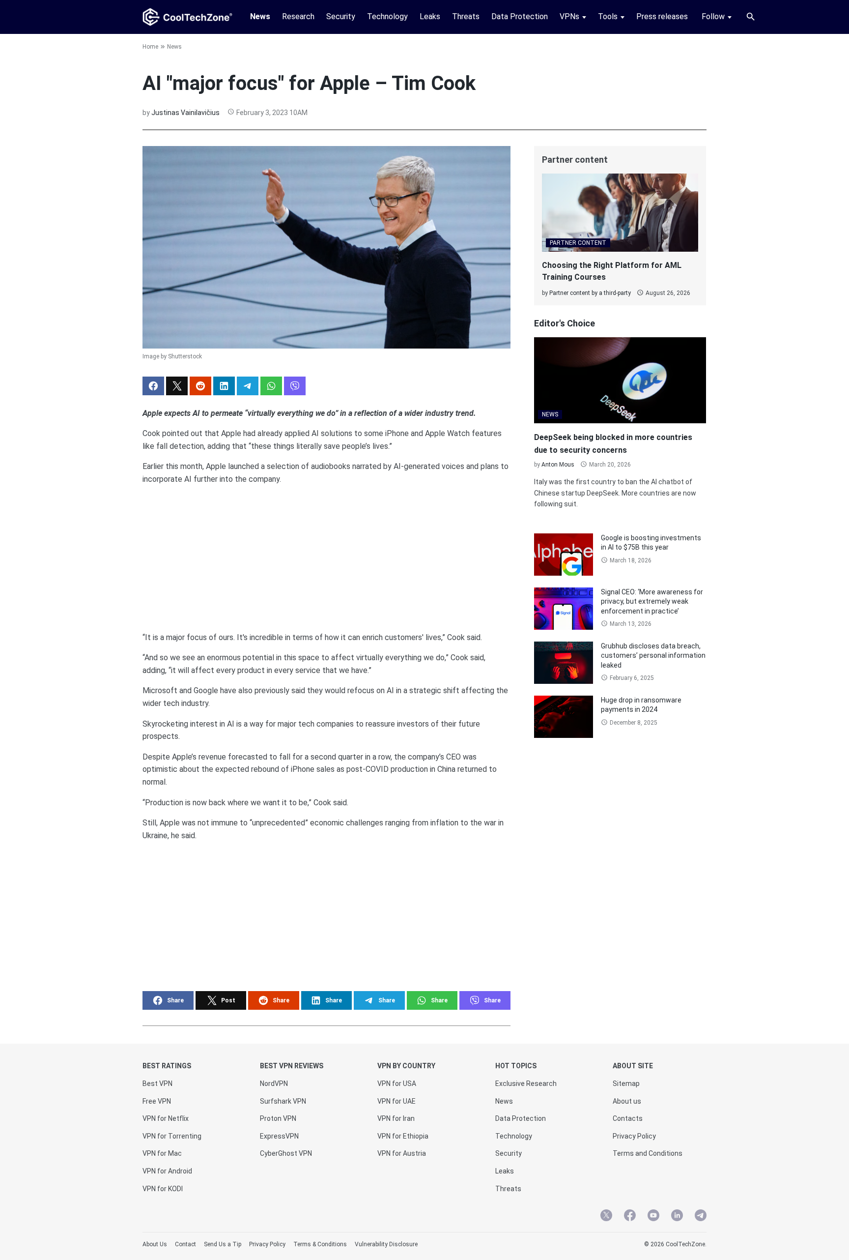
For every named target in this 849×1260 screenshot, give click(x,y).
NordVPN (274, 1083)
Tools (608, 16)
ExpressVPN (279, 1136)
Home (150, 46)
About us (627, 1101)
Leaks (430, 16)
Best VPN (157, 1083)
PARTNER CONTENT (578, 242)
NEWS (550, 414)
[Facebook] (630, 1216)
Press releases (662, 16)
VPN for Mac (162, 1153)
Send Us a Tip (222, 1244)
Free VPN (156, 1101)
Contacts (628, 1118)
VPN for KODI (162, 1189)
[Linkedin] (677, 1216)
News (260, 16)
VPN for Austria (401, 1153)
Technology (387, 16)
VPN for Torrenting (171, 1136)
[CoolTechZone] (187, 17)
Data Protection (519, 16)
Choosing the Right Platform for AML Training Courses (611, 271)
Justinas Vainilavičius (185, 113)
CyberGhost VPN (286, 1153)
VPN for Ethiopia (402, 1136)
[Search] (750, 16)
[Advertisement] (326, 554)
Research (298, 16)
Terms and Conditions (647, 1153)
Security (340, 16)
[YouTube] (653, 1216)
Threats (466, 16)
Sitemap (626, 1083)
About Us (154, 1244)
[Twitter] (606, 1216)
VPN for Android (167, 1171)
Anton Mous (557, 464)
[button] (153, 386)
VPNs (569, 16)
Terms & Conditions (320, 1244)
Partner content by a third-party (590, 293)
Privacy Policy (634, 1136)
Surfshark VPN (283, 1101)
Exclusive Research (526, 1083)
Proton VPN (278, 1118)
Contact (185, 1244)
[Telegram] (701, 1216)
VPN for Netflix (165, 1118)
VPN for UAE (396, 1101)
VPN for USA (396, 1083)
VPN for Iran (396, 1118)
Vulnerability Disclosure (386, 1244)
